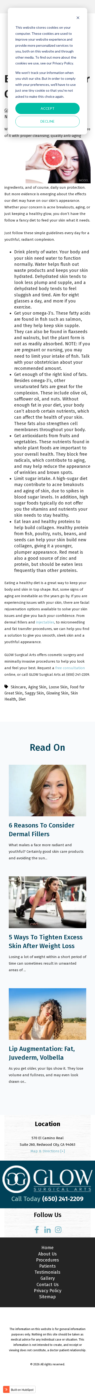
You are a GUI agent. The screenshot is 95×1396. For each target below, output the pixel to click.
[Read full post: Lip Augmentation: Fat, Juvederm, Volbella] (47, 1038)
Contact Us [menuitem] (48, 1284)
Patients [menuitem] (47, 1266)
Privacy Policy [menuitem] (47, 1290)
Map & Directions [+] (47, 1151)
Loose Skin (58, 687)
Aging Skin (37, 687)
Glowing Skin (57, 693)
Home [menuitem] (47, 1247)
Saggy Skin (34, 693)
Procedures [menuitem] (47, 1260)
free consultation (70, 668)
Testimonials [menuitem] (47, 1272)
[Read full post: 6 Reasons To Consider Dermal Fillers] (47, 815)
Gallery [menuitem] (47, 1278)
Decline (47, 121)
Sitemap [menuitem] (47, 1296)
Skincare (18, 687)
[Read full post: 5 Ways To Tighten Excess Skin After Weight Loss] (47, 926)
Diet (22, 699)
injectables (45, 622)
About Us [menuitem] (47, 1254)
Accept (48, 108)
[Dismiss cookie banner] (78, 18)
